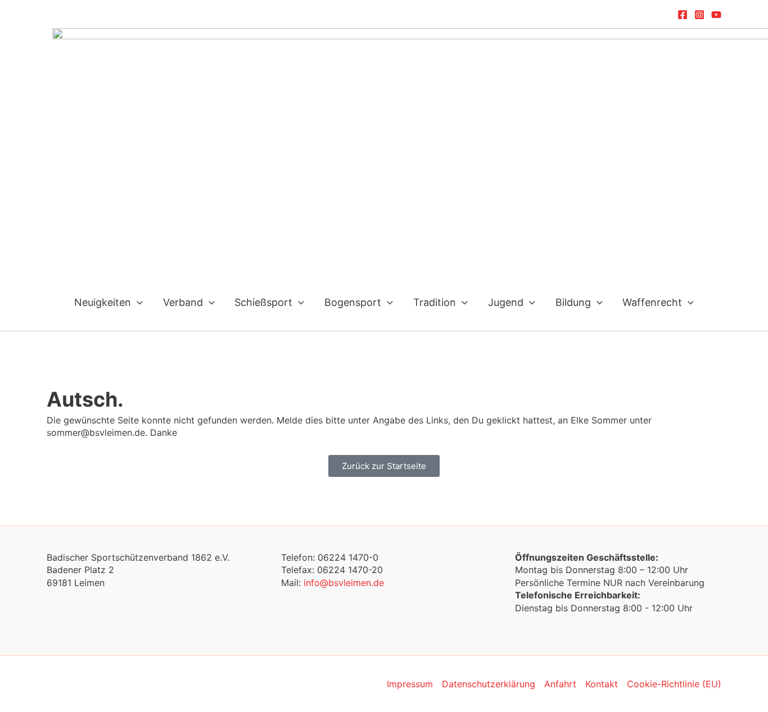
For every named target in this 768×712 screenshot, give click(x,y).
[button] (137, 302)
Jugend (505, 302)
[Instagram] (699, 15)
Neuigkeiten (102, 302)
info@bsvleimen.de (344, 582)
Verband (183, 302)
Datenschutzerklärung (488, 684)
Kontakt (601, 684)
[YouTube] (716, 15)
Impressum (410, 684)
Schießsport (263, 302)
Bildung (573, 302)
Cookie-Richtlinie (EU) (674, 684)
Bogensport (352, 302)
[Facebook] (682, 15)
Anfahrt (560, 684)
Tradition (434, 302)
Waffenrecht (652, 302)
